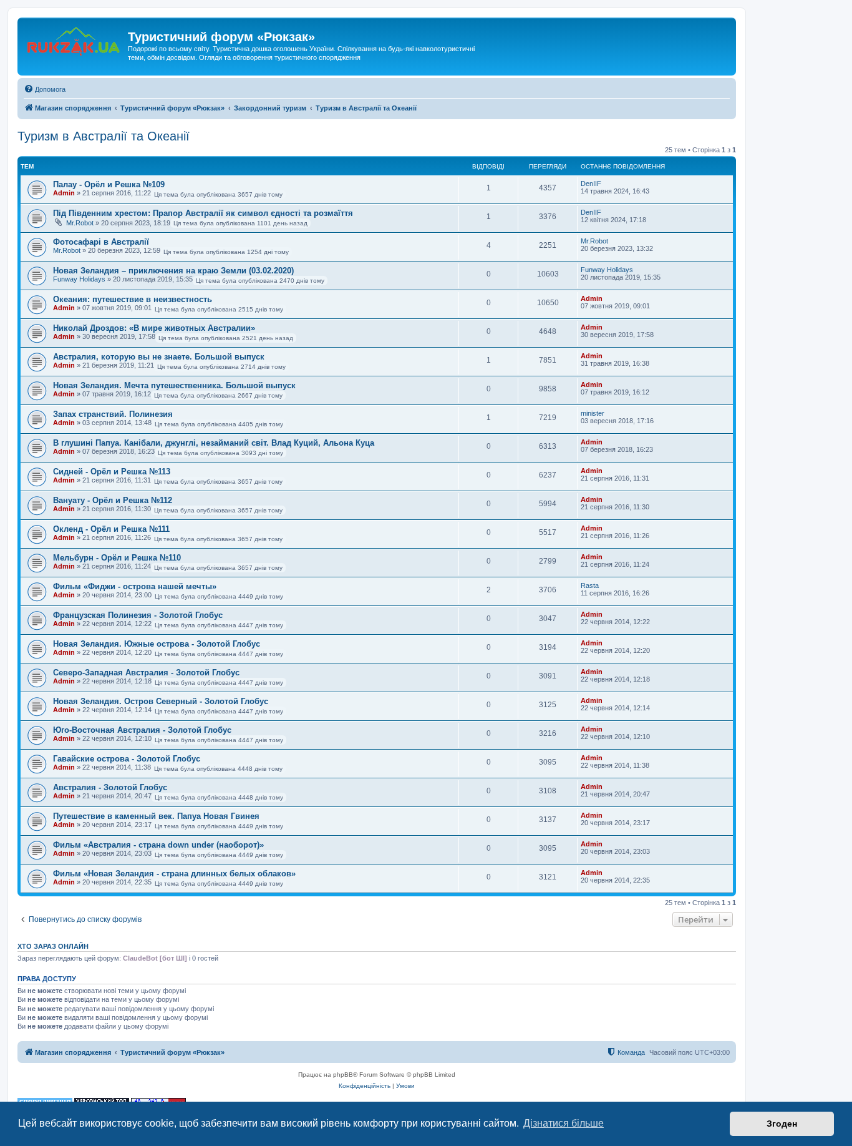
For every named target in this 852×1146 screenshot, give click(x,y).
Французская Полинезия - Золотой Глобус (138, 615)
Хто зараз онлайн (53, 946)
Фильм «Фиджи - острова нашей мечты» (134, 586)
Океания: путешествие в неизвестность (132, 299)
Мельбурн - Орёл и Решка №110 (117, 557)
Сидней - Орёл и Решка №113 (111, 471)
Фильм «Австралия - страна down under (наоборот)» (158, 845)
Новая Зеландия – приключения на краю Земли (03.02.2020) (173, 270)
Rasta (590, 585)
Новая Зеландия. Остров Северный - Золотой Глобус (160, 701)
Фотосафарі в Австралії (101, 242)
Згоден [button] (782, 1124)
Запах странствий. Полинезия (113, 414)
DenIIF (591, 183)
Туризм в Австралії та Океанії (103, 136)
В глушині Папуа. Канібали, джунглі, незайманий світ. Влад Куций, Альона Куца (213, 443)
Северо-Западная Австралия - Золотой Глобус (146, 672)
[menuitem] (44, 89)
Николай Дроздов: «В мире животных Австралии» (154, 328)
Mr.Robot (80, 223)
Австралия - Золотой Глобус (110, 787)
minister (592, 413)
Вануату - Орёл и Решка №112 (112, 500)
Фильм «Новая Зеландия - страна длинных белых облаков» (174, 873)
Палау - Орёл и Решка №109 (109, 184)
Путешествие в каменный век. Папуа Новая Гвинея (156, 816)
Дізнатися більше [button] (563, 1123)
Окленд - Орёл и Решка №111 (111, 529)
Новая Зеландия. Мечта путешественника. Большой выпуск (174, 385)
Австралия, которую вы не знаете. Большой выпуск (158, 356)
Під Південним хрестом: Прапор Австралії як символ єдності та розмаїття (203, 213)
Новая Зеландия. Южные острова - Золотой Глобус (156, 644)
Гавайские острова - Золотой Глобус (126, 758)
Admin (64, 193)
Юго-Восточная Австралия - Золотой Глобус (142, 730)
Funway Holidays (79, 279)
